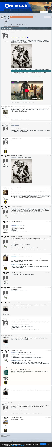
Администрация (10, 11)
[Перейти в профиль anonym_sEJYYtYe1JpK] (2, 17)
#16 (49, 350)
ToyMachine (5, 188)
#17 (49, 367)
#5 (49, 155)
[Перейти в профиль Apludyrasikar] (5, 422)
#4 (49, 138)
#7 (49, 206)
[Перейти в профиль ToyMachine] (5, 192)
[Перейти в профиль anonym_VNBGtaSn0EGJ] (5, 227)
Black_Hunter (6, 367)
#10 (49, 254)
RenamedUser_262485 (5, 303)
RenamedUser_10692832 (5, 107)
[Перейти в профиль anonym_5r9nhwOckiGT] (5, 161)
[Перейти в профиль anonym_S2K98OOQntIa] (5, 278)
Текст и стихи (24, 24)
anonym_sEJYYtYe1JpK (10, 24)
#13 (49, 302)
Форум (5, 11)
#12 (49, 287)
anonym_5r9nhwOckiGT (5, 156)
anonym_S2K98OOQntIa (5, 273)
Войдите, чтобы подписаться (39, 16)
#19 (49, 402)
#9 (49, 236)
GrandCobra (5, 138)
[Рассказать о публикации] (50, 106)
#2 (49, 106)
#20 (49, 417)
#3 (49, 123)
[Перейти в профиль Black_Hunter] (6, 372)
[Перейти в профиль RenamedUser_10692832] (5, 112)
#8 (49, 221)
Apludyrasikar (6, 417)
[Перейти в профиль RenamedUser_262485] (5, 308)
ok (43, 444)
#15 (49, 335)
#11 (49, 272)
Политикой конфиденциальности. (17, 445)
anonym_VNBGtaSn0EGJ (5, 222)
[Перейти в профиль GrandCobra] (5, 143)
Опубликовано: (16, 106)
